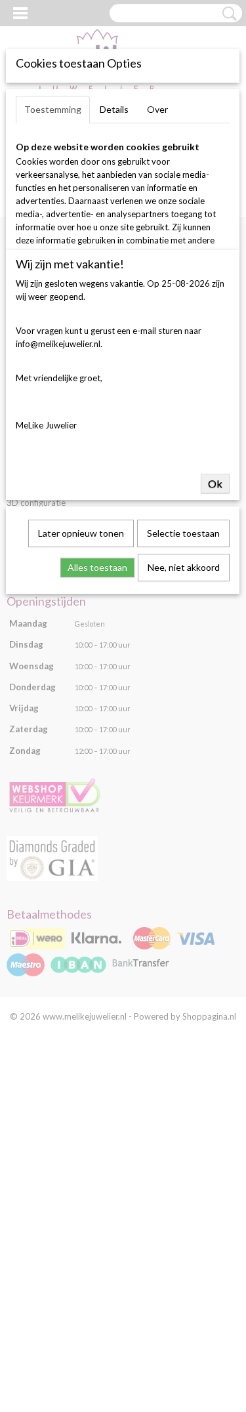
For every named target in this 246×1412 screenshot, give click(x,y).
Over (157, 109)
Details (114, 109)
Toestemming (52, 109)
